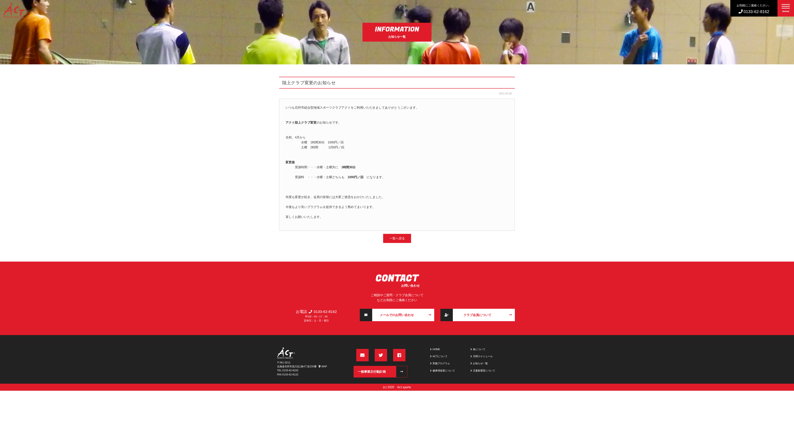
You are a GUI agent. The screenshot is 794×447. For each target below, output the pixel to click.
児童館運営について (484, 370)
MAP (324, 366)
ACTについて (440, 356)
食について (479, 349)
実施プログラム (441, 363)
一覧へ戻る (397, 238)
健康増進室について (444, 370)
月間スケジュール (483, 356)
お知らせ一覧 (480, 363)
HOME (436, 349)
